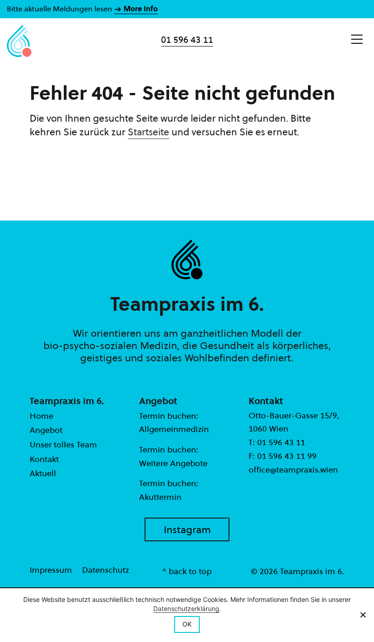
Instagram (187, 529)
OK (187, 624)
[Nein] (362, 614)
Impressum (51, 569)
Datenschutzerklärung (186, 608)
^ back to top (187, 571)
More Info (140, 9)
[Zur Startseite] (19, 41)
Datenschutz (105, 569)
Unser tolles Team (63, 444)
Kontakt (44, 459)
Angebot (46, 430)
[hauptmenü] (357, 39)
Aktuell (43, 473)
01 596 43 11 (187, 39)
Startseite (148, 132)
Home (41, 415)
